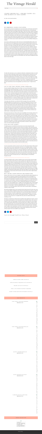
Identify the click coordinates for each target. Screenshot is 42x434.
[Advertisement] (21, 65)
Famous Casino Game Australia (21, 279)
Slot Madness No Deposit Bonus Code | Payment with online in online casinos (16, 157)
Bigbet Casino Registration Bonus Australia (21, 291)
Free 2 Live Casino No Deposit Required (21, 288)
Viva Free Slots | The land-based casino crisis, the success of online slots (16, 143)
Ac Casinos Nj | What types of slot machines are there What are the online (16, 84)
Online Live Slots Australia (21, 285)
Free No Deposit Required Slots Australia (21, 282)
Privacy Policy (20, 431)
